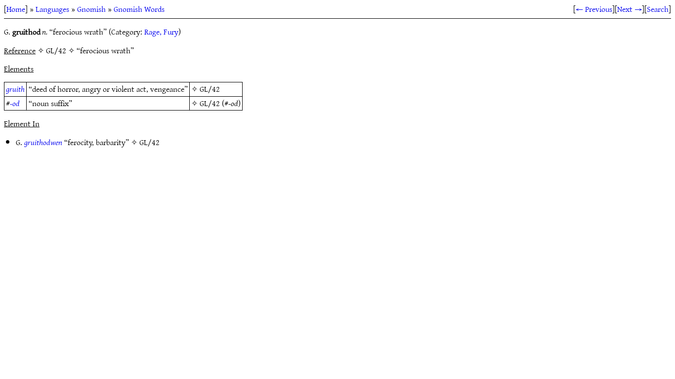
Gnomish (91, 9)
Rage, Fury (161, 31)
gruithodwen (43, 142)
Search (658, 9)
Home (15, 9)
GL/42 (210, 89)
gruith (15, 89)
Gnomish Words (139, 9)
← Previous (594, 9)
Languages (52, 9)
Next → (629, 9)
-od (15, 103)
